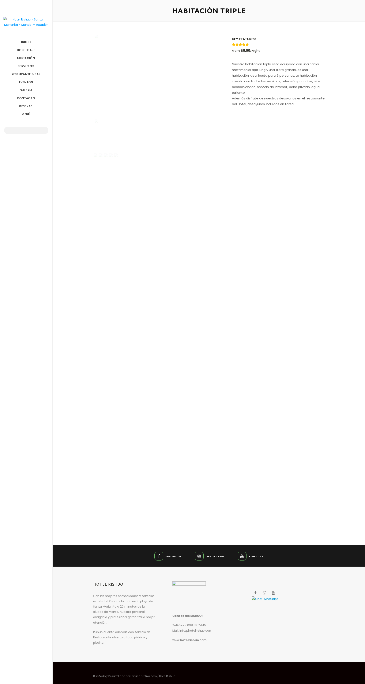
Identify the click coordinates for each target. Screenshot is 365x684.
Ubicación (26, 58)
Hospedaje (26, 50)
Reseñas (26, 106)
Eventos (26, 82)
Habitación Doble (267, 486)
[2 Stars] (237, 44)
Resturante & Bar (26, 74)
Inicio (26, 42)
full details (166, 476)
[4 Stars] (243, 44)
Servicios (26, 66)
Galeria (25, 90)
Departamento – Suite (151, 486)
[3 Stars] (240, 44)
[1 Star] (233, 44)
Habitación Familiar (151, 467)
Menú (26, 114)
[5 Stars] (247, 44)
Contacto (26, 98)
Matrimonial (266, 467)
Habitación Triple (151, 504)
